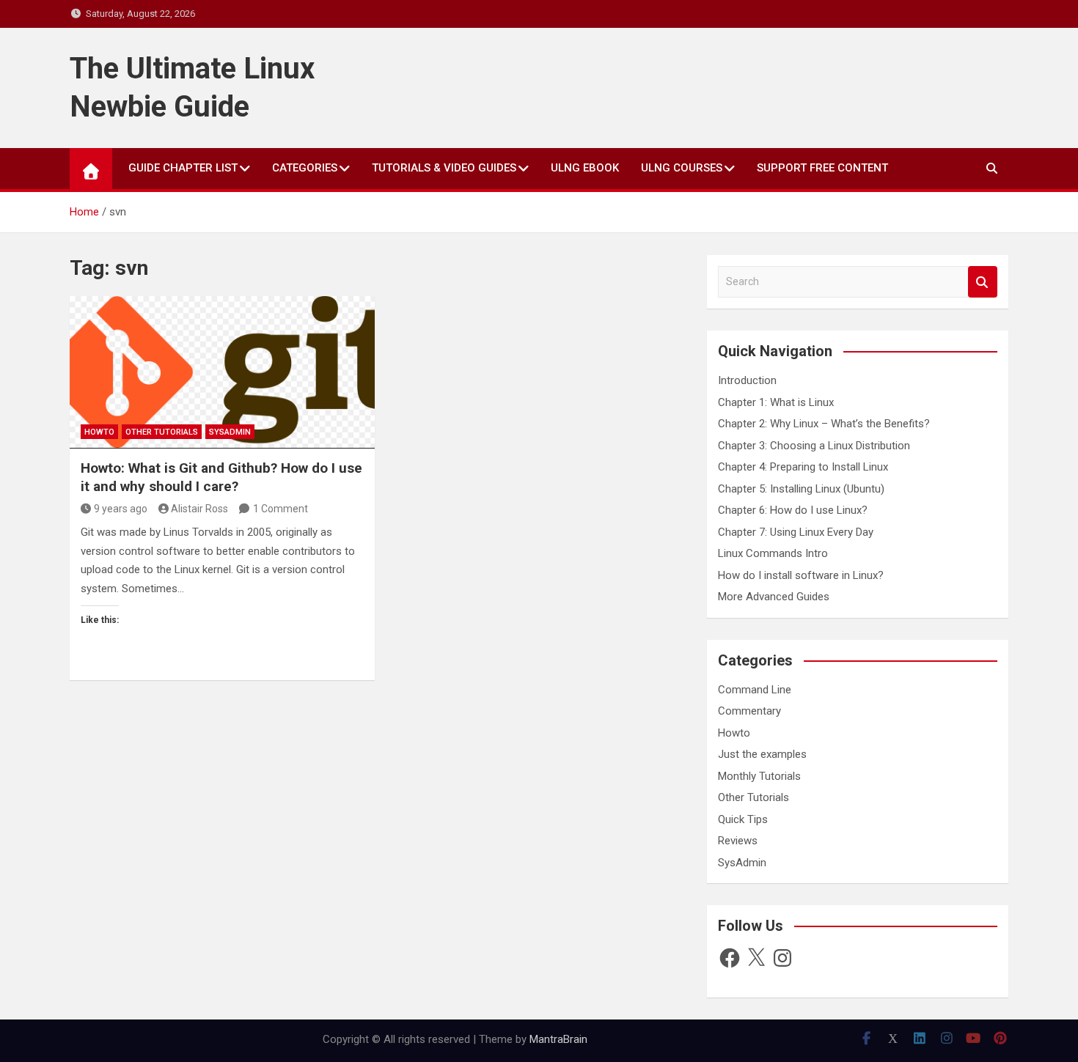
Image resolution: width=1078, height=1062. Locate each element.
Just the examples (762, 754)
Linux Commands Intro (773, 553)
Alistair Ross (199, 509)
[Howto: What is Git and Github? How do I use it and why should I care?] (222, 372)
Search (982, 282)
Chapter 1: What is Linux (776, 402)
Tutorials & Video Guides (444, 167)
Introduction (747, 380)
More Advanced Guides (773, 596)
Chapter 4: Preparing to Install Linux (803, 466)
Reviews (738, 840)
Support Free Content (822, 167)
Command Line (754, 689)
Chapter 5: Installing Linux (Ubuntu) (801, 488)
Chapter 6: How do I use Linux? (793, 510)
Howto (99, 432)
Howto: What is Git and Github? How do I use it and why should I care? (221, 477)
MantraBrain (558, 1039)
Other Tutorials (161, 432)
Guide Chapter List (183, 167)
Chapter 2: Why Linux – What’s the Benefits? (824, 423)
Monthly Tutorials (759, 776)
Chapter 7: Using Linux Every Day (795, 532)
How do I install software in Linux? (801, 575)
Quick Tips (743, 819)
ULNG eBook (585, 167)
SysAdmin (230, 432)
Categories (304, 167)
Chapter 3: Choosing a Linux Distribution (814, 445)
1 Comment (280, 509)
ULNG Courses (681, 167)
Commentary (749, 711)
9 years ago (120, 509)
